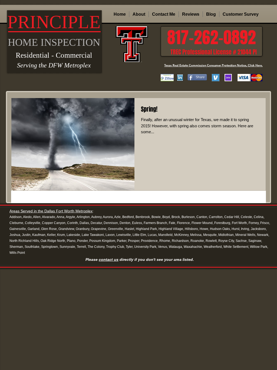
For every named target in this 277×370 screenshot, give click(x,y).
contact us (108, 259)
